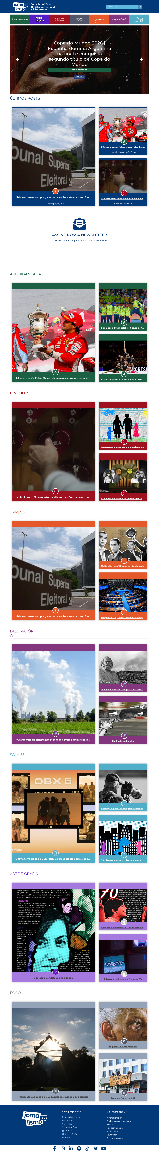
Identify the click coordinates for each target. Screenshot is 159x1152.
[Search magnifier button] (140, 7)
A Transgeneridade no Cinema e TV (123, 979)
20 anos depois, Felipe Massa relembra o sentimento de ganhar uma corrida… (62, 378)
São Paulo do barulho (123, 741)
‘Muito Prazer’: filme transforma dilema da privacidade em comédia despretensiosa (65, 497)
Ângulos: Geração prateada (123, 1047)
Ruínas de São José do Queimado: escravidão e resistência (53, 1097)
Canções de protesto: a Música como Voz (123, 928)
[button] (17, 59)
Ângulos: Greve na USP (123, 1098)
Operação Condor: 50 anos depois (53, 978)
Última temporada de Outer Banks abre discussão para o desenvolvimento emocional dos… (70, 859)
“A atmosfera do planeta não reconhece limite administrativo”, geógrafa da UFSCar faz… (68, 739)
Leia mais (79, 69)
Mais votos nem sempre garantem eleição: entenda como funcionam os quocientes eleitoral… (71, 197)
